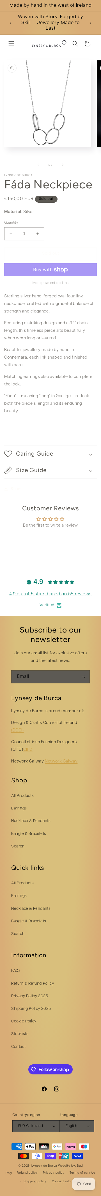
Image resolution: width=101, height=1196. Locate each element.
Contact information (67, 1181)
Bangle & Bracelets (28, 834)
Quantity (11, 222)
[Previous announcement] (10, 23)
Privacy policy (54, 1172)
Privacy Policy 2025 (29, 996)
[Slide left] (38, 165)
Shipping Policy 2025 (31, 1009)
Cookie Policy (23, 1021)
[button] (11, 43)
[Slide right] (63, 165)
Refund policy (27, 1172)
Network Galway (61, 761)
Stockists (19, 1034)
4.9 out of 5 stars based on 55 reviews (50, 594)
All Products (22, 796)
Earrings (19, 808)
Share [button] (16, 489)
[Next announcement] (90, 23)
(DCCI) (17, 730)
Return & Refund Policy (32, 984)
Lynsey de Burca (44, 1165)
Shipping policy (35, 1181)
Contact (18, 1047)
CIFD (28, 750)
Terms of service (82, 1172)
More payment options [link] (51, 283)
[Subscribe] (83, 676)
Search (18, 846)
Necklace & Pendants (30, 821)
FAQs (15, 971)
